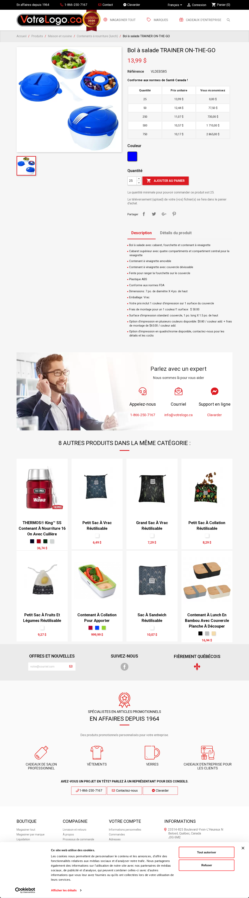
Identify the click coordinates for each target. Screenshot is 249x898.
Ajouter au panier (165, 180)
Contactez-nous (126, 790)
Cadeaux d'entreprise (203, 20)
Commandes (117, 834)
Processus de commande (78, 839)
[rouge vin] (39, 541)
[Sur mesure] (97, 536)
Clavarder (133, 5)
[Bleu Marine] (32, 541)
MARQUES (161, 20)
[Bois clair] (214, 633)
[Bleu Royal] (97, 628)
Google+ (164, 214)
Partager (144, 214)
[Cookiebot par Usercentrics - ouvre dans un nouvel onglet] (25, 890)
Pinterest (174, 214)
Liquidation (23, 839)
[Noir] (200, 633)
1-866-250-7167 (90, 790)
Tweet (154, 214)
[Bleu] (132, 157)
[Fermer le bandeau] (243, 848)
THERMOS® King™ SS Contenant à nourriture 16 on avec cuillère (42, 528)
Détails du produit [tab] (176, 232)
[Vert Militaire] (45, 541)
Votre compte (125, 821)
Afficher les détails (64, 890)
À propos (68, 834)
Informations (180, 821)
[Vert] (104, 628)
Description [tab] (141, 232)
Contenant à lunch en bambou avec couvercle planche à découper (207, 621)
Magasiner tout (122, 20)
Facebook (124, 667)
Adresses (115, 839)
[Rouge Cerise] (90, 628)
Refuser (206, 865)
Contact (107, 5)
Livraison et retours (74, 829)
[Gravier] (207, 633)
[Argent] (52, 541)
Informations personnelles (125, 829)
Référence (135, 71)
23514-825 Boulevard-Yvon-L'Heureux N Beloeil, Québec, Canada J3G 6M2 (195, 833)
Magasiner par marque (31, 834)
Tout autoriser (206, 852)
